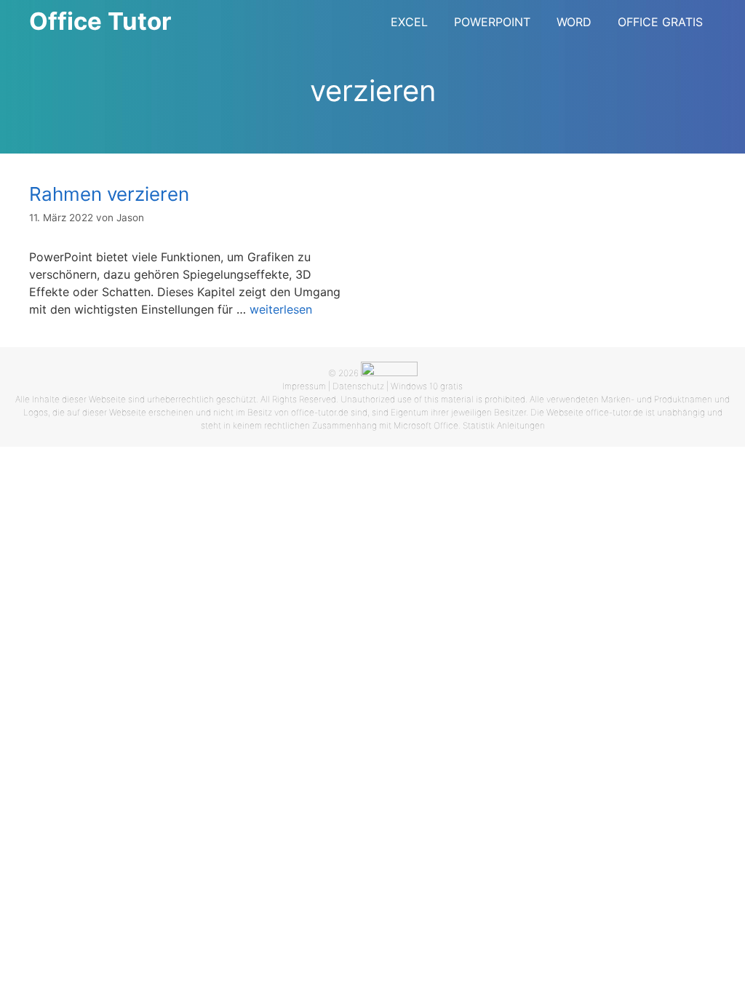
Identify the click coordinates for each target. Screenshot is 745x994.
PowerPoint (492, 22)
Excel (409, 22)
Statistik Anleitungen (504, 425)
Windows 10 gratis (427, 386)
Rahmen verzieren (109, 194)
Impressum (304, 386)
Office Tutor (100, 21)
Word (574, 22)
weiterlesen (281, 309)
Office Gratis (660, 22)
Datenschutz (358, 386)
